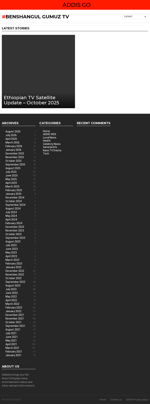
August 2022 (20, 285)
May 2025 (20, 179)
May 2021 (20, 340)
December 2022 (20, 270)
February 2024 (20, 223)
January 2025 (20, 193)
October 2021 (20, 322)
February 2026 (20, 146)
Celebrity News (52, 143)
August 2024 (20, 208)
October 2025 (20, 160)
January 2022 (20, 311)
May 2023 (20, 252)
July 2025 (20, 171)
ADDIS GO (77, 4)
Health (47, 140)
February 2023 (20, 263)
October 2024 (20, 201)
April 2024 (20, 219)
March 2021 (20, 347)
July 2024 (20, 212)
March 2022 (20, 303)
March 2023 (20, 259)
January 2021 (20, 355)
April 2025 (20, 182)
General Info (50, 147)
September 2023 (20, 237)
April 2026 (20, 138)
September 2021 (20, 325)
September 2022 (20, 281)
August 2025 (20, 168)
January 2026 (20, 149)
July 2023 (20, 245)
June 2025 (20, 175)
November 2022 (20, 274)
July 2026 (20, 135)
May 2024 (20, 215)
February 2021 (20, 351)
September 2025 (20, 164)
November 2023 (20, 230)
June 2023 (20, 248)
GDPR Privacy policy (137, 399)
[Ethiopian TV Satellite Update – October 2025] (38, 71)
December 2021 (20, 314)
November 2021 (20, 318)
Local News (49, 137)
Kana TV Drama (52, 150)
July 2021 (20, 333)
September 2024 (20, 204)
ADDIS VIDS (49, 134)
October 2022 (20, 278)
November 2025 (20, 157)
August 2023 (20, 241)
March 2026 (20, 142)
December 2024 (20, 197)
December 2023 (20, 226)
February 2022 (20, 307)
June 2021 (20, 336)
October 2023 (20, 234)
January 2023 (20, 267)
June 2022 (20, 292)
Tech (46, 153)
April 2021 (20, 344)
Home (46, 131)
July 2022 (20, 289)
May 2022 (20, 296)
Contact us (116, 399)
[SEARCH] (146, 5)
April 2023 (20, 256)
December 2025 (20, 153)
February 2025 (20, 190)
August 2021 (20, 329)
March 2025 (20, 186)
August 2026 (20, 131)
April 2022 (20, 300)
